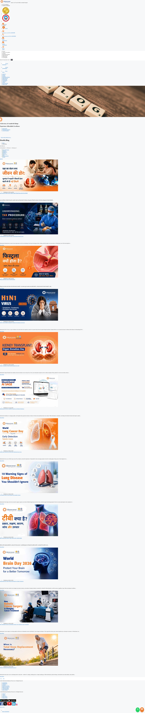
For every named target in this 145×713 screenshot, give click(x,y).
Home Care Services (6, 686)
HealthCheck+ (4, 683)
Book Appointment (5, 711)
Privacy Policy (4, 696)
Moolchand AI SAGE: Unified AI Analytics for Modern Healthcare (12, 408)
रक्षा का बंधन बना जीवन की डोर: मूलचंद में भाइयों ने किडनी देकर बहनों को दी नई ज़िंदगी (14, 193)
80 (3, 678)
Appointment (4, 682)
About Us (4, 74)
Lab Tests (4, 684)
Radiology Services (5, 685)
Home (3, 143)
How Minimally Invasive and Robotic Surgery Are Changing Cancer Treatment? (14, 624)
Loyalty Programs (5, 130)
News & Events (5, 83)
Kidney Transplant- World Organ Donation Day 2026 (9, 365)
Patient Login (4, 84)
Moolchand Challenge (6, 129)
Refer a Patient (5, 689)
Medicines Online (5, 687)
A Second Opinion (5, 688)
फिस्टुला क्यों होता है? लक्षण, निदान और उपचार (7, 279)
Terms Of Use (4, 697)
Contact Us (4, 81)
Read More (2, 202)
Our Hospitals (4, 57)
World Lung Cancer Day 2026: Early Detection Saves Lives (11, 451)
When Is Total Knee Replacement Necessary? (8, 667)
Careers (3, 82)
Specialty (4, 53)
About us (4, 693)
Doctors (3, 51)
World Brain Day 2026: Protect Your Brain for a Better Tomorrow (12, 581)
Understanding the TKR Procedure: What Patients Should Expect (11, 236)
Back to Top (2, 707)
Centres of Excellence (6, 52)
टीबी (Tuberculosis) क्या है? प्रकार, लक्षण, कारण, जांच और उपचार (11, 538)
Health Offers (4, 56)
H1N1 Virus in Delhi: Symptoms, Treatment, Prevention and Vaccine (12, 322)
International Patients (6, 54)
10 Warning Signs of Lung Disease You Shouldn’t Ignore (10, 495)
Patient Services (5, 55)
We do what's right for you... (6, 137)
